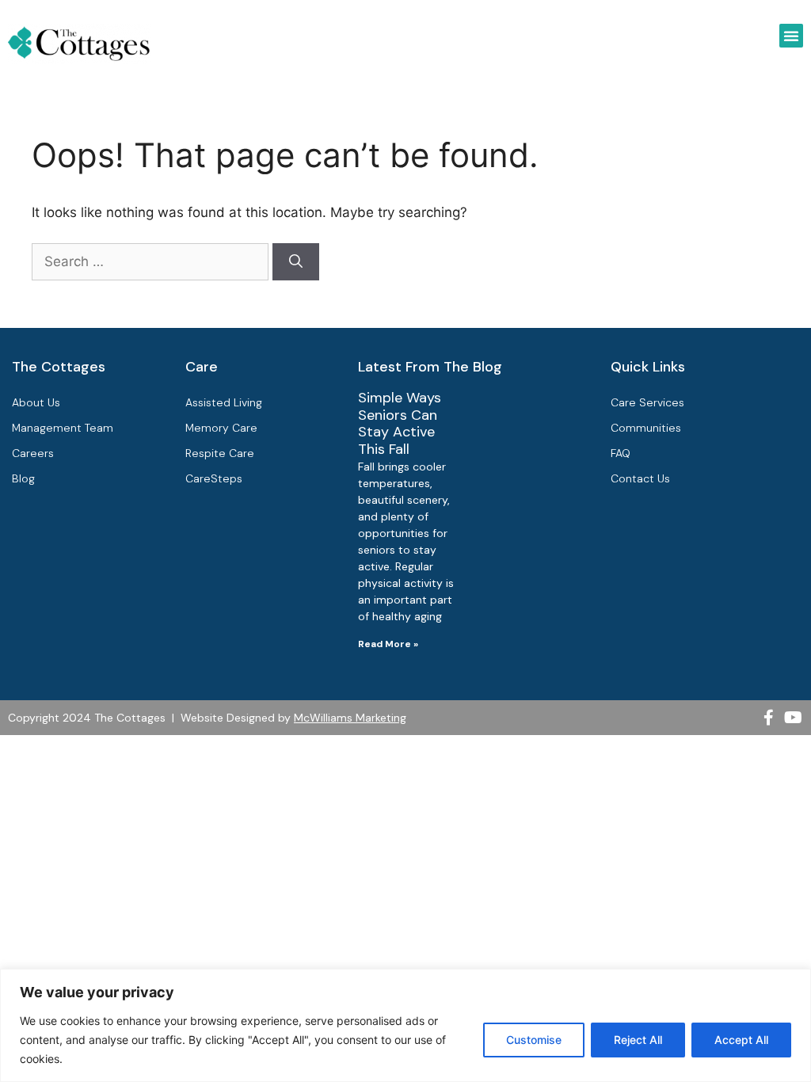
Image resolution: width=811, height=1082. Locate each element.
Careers (33, 453)
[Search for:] (152, 261)
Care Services (647, 402)
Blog (23, 478)
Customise (534, 1039)
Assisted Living (223, 402)
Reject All (638, 1039)
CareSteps (213, 478)
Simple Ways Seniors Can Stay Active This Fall (399, 423)
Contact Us (640, 478)
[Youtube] (793, 717)
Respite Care (219, 453)
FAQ (620, 453)
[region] (405, 1025)
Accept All (741, 1039)
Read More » (388, 644)
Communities (646, 428)
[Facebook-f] (769, 717)
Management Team (62, 428)
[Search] (295, 262)
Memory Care (221, 428)
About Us (36, 402)
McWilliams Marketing (350, 718)
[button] (791, 36)
